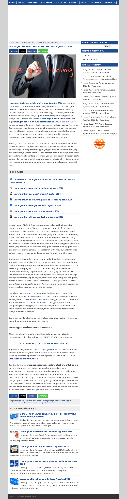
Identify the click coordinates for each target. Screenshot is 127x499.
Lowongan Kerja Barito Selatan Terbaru (23, 403)
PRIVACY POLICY (90, 59)
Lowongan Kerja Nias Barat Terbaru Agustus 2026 (46, 431)
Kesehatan (61, 2)
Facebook (32, 51)
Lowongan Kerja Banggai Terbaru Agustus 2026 (45, 479)
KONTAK (86, 55)
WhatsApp (43, 51)
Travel (84, 2)
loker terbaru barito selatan (37, 299)
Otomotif (33, 2)
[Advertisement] (63, 22)
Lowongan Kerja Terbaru (46, 403)
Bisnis (12, 2)
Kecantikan (46, 2)
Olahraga (96, 2)
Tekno (21, 2)
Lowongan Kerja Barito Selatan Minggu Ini (57, 401)
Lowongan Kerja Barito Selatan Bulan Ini (28, 401)
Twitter (23, 51)
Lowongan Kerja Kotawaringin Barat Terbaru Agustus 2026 (48, 462)
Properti (73, 2)
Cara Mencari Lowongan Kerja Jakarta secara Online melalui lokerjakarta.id (48, 415)
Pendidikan (109, 2)
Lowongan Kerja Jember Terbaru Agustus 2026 (44, 446)
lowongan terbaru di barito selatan (58, 349)
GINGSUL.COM (14, 497)
